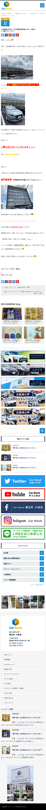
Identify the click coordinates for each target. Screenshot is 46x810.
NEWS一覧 (8, 669)
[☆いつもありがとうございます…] (4, 601)
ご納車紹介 (7, 574)
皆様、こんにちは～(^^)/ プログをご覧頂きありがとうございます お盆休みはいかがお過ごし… (22, 740)
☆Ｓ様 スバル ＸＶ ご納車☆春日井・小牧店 (17, 287)
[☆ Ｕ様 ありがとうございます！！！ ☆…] (41, 601)
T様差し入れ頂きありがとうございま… (25, 458)
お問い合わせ (8, 698)
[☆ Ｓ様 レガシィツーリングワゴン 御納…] (19, 601)
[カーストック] (11, 5)
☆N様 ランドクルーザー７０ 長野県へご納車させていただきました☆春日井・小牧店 (23, 292)
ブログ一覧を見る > (37, 584)
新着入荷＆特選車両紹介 (12, 558)
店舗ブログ (18, 13)
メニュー (42, 5)
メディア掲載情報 (10, 580)
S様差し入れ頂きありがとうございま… (25, 448)
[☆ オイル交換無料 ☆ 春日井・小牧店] (33, 601)
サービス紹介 (8, 679)
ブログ (24, 13)
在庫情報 (7, 659)
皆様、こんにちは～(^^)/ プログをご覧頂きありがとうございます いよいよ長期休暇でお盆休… (22, 756)
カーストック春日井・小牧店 (14, 688)
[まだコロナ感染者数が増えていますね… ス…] (12, 601)
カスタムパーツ (9, 664)
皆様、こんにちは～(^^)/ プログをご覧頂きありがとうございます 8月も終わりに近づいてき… (22, 724)
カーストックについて (11, 674)
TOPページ (8, 655)
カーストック (11, 806)
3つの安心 (7, 683)
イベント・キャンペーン (12, 569)
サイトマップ (8, 703)
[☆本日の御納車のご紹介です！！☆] (26, 601)
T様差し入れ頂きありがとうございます (26, 734)
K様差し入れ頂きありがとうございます (26, 750)
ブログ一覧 (8, 693)
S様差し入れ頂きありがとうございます (26, 717)
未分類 (6, 553)
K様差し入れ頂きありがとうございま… (25, 467)
